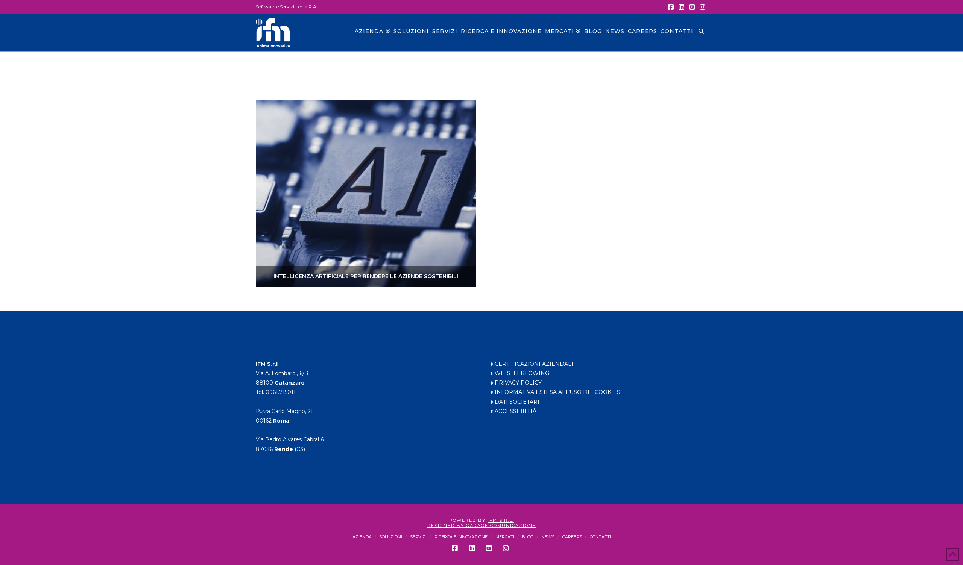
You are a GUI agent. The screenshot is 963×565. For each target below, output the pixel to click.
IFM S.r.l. (501, 520)
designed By (446, 525)
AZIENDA (362, 536)
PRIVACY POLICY (518, 382)
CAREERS (572, 536)
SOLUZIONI (390, 536)
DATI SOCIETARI (517, 401)
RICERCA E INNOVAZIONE (461, 536)
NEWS (547, 536)
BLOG (527, 536)
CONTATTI (600, 536)
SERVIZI (418, 536)
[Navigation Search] (701, 32)
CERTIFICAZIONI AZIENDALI (534, 364)
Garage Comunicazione (501, 525)
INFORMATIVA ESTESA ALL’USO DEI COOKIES (557, 392)
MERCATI (504, 536)
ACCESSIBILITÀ (515, 411)
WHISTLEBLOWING (522, 373)
